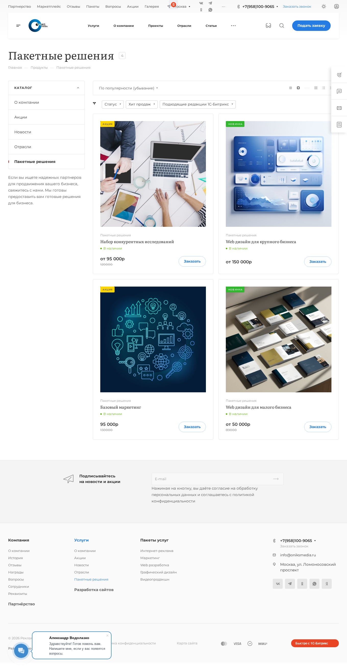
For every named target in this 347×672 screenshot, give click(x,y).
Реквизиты (17, 594)
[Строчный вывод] (323, 88)
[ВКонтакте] (278, 584)
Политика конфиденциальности (128, 643)
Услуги (81, 540)
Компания (18, 540)
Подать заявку (311, 25)
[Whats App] (210, 9)
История (15, 558)
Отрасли (22, 146)
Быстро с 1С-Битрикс (311, 643)
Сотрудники (18, 586)
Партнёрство (21, 604)
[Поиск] (281, 25)
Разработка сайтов (94, 589)
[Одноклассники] (201, 9)
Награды (15, 572)
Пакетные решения (34, 161)
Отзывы (14, 565)
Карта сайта (187, 643)
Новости (22, 131)
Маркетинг (150, 558)
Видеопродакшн (154, 579)
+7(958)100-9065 (296, 540)
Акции (20, 117)
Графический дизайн (158, 572)
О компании (26, 102)
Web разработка (154, 565)
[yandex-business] (327, 584)
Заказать (192, 261)
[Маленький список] (290, 88)
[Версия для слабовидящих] (268, 25)
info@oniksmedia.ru (298, 555)
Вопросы (16, 579)
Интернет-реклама (157, 551)
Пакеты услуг (154, 540)
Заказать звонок (294, 546)
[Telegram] (290, 584)
